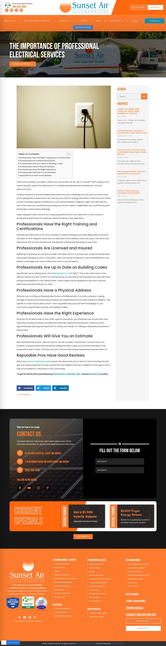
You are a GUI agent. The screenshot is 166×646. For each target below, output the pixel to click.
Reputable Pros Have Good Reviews (36, 175)
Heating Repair (60, 568)
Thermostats (59, 590)
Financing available (134, 608)
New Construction (95, 601)
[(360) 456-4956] (20, 470)
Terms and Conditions (33, 621)
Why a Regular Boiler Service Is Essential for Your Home (131, 172)
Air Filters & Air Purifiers (97, 594)
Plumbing (83, 21)
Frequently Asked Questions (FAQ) (141, 614)
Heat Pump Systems (62, 575)
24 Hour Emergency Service (22, 4)
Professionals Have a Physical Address (37, 166)
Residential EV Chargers (63, 616)
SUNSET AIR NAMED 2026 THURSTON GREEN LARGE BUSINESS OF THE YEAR (128, 111)
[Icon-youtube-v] (11, 10)
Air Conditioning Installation (138, 564)
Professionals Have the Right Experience (38, 169)
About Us (8, 21)
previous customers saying (39, 361)
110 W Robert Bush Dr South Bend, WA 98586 (47, 462)
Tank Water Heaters (96, 617)
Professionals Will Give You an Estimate (38, 172)
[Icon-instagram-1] (16, 10)
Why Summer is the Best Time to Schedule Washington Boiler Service (131, 152)
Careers (135, 21)
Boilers (57, 571)
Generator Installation (63, 609)
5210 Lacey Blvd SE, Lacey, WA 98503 (43, 453)
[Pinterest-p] (48, 488)
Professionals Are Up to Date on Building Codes (41, 163)
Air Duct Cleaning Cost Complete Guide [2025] (128, 192)
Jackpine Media (117, 643)
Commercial (154, 21)
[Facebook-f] (6, 10)
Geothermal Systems (62, 586)
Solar (98, 21)
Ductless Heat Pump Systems (65, 579)
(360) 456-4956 (32, 470)
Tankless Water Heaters (98, 613)
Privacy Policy (18, 621)
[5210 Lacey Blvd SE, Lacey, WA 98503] (20, 453)
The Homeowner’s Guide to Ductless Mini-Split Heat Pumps (132, 131)
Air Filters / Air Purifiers (62, 593)
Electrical (63, 21)
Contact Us (115, 21)
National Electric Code (61, 273)
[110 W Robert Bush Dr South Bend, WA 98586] (20, 461)
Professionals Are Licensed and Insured (37, 160)
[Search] (144, 96)
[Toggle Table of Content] (67, 154)
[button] (26, 388)
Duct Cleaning (132, 594)
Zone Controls (60, 597)
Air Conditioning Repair (136, 568)
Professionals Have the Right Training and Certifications (44, 158)
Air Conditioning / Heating (35, 21)
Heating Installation (62, 564)
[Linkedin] (21, 10)
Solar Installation (61, 612)
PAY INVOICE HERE (83, 27)
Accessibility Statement (86, 643)
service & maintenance (136, 601)
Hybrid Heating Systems (63, 582)
